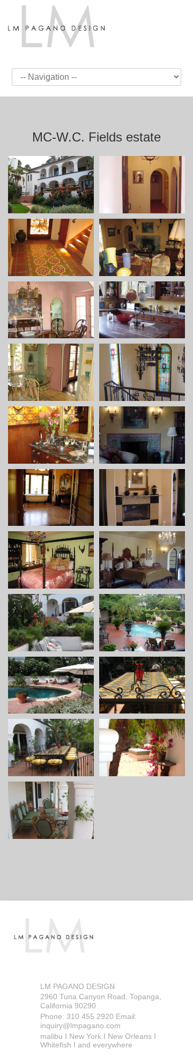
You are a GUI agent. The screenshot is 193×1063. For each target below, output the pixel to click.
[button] (51, 184)
